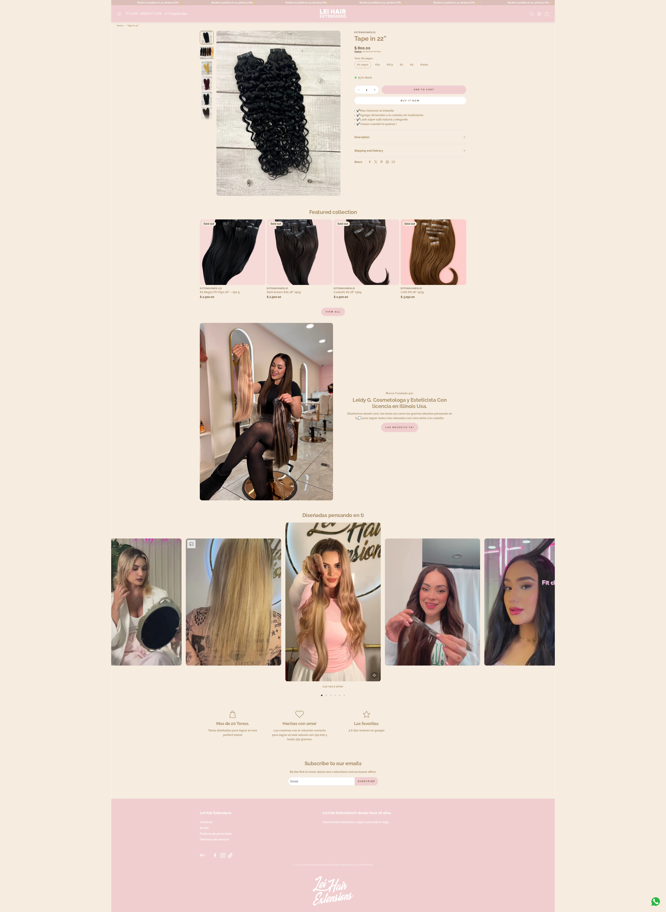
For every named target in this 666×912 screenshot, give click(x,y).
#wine (424, 64)
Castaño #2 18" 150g (348, 292)
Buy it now (410, 100)
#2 (401, 64)
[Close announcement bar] (551, 2)
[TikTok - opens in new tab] (230, 855)
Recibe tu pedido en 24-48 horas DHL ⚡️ (311, 2)
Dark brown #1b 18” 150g (284, 292)
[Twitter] (375, 161)
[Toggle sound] (374, 675)
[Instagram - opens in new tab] (222, 855)
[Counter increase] (375, 90)
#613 (390, 64)
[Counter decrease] (359, 90)
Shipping (357, 52)
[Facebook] (369, 161)
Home (120, 25)
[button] (119, 14)
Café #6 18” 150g (412, 292)
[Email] (393, 161)
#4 (411, 64)
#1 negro (362, 64)
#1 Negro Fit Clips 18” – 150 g (220, 292)
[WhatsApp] (387, 161)
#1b (377, 64)
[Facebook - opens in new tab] (215, 855)
